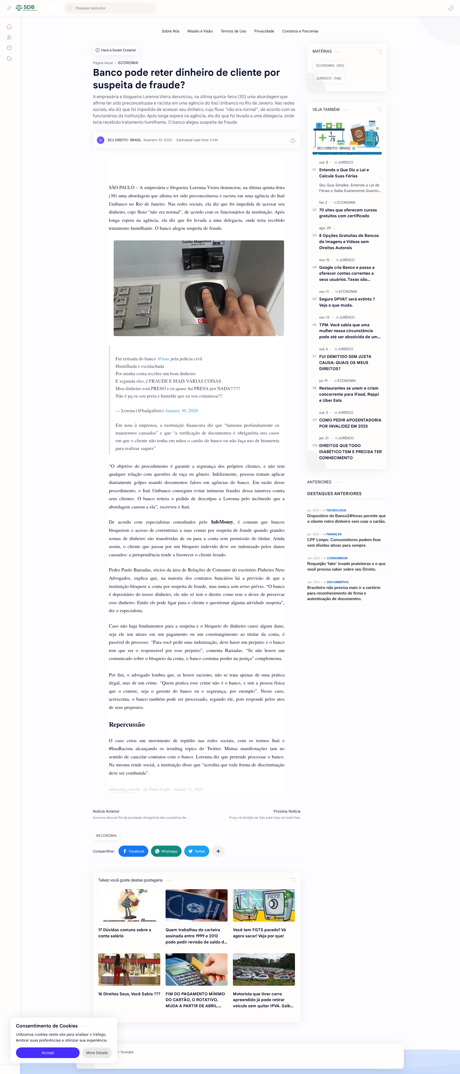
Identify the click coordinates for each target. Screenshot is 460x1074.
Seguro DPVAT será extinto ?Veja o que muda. (347, 302)
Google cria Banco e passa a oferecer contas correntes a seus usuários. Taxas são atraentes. (347, 274)
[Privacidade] (264, 31)
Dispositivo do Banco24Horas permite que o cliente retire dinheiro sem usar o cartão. (346, 518)
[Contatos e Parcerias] (300, 31)
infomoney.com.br (124, 789)
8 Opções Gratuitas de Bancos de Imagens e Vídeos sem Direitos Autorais (349, 241)
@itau (163, 359)
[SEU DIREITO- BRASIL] (124, 140)
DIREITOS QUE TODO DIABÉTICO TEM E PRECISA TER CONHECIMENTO (350, 451)
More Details (97, 1052)
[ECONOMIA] (346, 202)
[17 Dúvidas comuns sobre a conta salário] (129, 905)
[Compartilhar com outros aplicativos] (218, 851)
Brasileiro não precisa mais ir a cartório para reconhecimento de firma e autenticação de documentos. (343, 593)
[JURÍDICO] (345, 162)
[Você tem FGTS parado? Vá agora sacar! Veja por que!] (264, 905)
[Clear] (151, 8)
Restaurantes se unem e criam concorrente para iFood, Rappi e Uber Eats (349, 394)
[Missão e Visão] (200, 31)
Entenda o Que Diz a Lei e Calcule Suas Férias (344, 172)
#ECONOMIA (106, 835)
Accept (48, 1052)
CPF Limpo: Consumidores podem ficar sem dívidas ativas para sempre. (344, 542)
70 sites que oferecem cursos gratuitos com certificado (348, 213)
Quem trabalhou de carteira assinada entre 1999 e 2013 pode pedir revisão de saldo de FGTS (196, 936)
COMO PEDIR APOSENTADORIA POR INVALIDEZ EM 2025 (350, 423)
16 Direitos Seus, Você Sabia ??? (129, 993)
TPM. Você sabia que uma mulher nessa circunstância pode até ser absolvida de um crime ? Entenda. (348, 331)
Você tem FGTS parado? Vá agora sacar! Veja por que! (259, 932)
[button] (451, 8)
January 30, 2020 (181, 410)
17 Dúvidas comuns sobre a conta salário (124, 932)
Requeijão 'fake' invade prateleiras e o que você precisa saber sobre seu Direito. (346, 566)
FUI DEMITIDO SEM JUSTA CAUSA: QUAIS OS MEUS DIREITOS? (345, 362)
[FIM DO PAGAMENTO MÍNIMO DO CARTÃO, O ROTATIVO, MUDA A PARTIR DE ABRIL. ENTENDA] (197, 969)
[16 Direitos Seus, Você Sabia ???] (129, 969)
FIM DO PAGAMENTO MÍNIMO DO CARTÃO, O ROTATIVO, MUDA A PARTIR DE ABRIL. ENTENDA (195, 1000)
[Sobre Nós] (170, 31)
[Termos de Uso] (233, 31)
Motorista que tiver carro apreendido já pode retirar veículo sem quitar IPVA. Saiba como (263, 1000)
